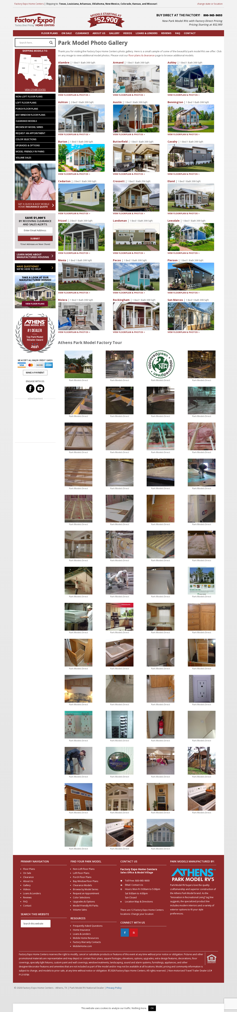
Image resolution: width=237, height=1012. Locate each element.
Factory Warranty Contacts (87, 942)
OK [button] (152, 1008)
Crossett (119, 181)
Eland (171, 181)
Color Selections (26, 139)
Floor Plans (29, 869)
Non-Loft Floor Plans (29, 96)
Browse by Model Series (29, 127)
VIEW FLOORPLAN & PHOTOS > (74, 94)
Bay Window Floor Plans (30, 114)
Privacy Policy (114, 987)
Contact (27, 905)
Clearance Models (26, 121)
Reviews (27, 897)
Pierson (173, 260)
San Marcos (175, 300)
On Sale (27, 873)
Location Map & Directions (139, 901)
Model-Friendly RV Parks (30, 151)
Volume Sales (23, 157)
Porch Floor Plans (27, 108)
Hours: (128, 889)
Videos (26, 889)
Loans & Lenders (32, 893)
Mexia (62, 260)
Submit (35, 238)
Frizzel (62, 220)
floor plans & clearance (141, 55)
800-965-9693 (212, 15)
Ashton (63, 102)
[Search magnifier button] (51, 42)
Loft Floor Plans (26, 102)
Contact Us (137, 884)
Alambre (63, 62)
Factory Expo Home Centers (29, 3)
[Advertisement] (35, 421)
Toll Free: (130, 880)
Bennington (175, 102)
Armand (118, 62)
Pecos (117, 260)
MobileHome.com (82, 946)
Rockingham (121, 300)
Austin (117, 102)
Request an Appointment (30, 133)
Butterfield (120, 141)
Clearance (28, 877)
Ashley (172, 62)
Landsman (120, 220)
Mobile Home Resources (86, 938)
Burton (62, 141)
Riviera (62, 300)
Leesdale (174, 220)
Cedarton (64, 181)
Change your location (142, 914)
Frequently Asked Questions (87, 925)
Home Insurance (81, 929)
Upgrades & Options (28, 145)
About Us (28, 881)
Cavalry (172, 141)
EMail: (128, 884)
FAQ (25, 901)
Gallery (27, 885)
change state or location (210, 3)
